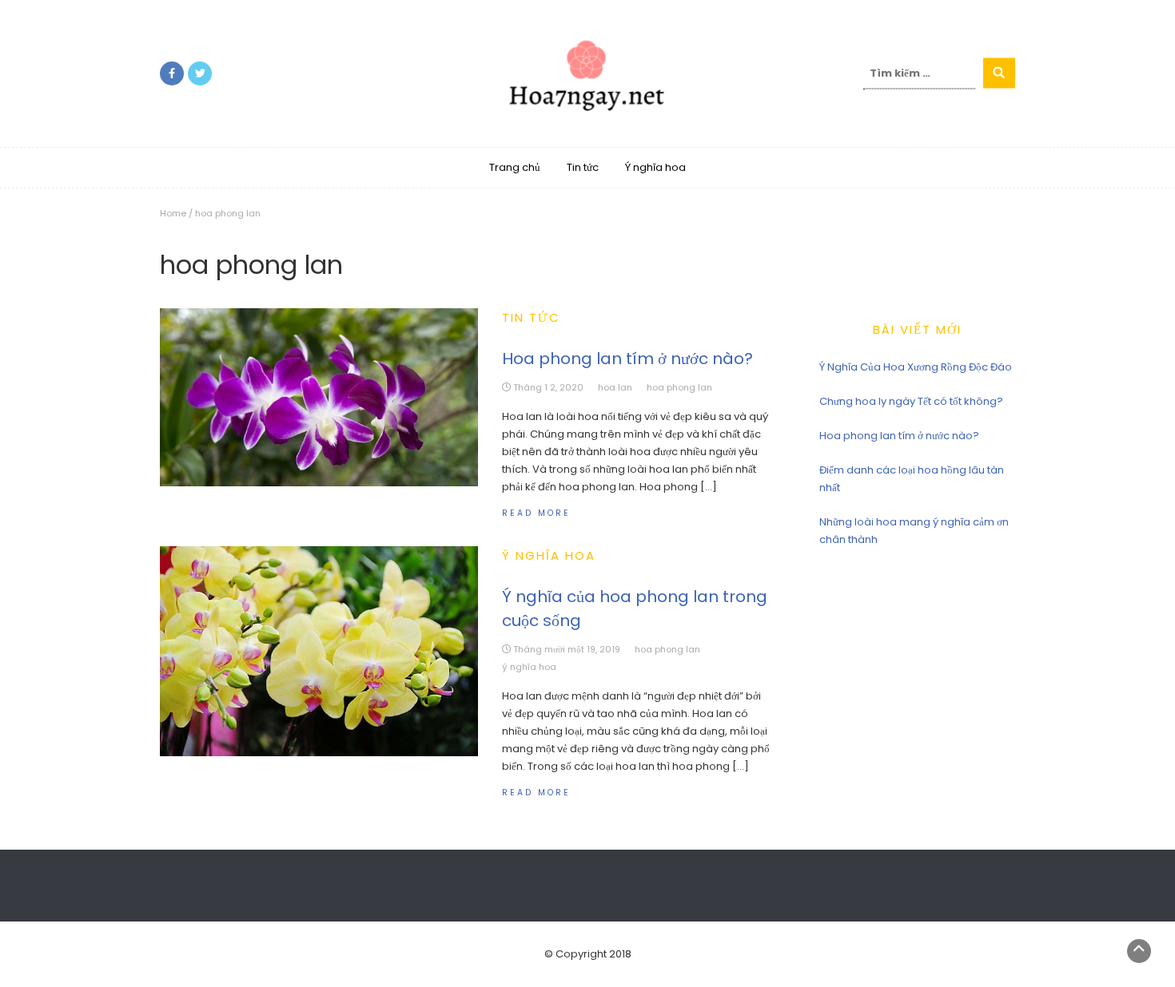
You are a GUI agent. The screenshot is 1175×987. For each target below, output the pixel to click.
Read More (536, 513)
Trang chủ (514, 167)
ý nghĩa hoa (529, 666)
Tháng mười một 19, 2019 (566, 649)
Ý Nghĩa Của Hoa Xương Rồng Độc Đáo (915, 367)
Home (173, 213)
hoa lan (615, 387)
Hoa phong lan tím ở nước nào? (627, 358)
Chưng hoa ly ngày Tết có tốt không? (911, 401)
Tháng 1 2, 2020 (548, 387)
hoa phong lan (679, 387)
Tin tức (583, 167)
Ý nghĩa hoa (655, 167)
